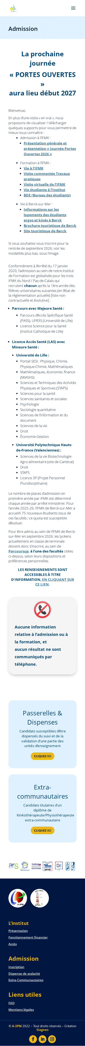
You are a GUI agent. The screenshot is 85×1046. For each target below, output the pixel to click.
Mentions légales (21, 1009)
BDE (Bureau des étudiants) (47, 195)
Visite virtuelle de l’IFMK (44, 184)
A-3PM (17, 1026)
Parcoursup (18, 551)
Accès (12, 944)
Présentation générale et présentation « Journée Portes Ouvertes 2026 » (50, 148)
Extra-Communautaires (25, 980)
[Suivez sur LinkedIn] (42, 1039)
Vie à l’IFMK (33, 168)
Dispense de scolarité (24, 973)
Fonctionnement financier (28, 937)
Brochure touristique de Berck (50, 225)
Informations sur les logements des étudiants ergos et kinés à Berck (45, 215)
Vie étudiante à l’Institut (44, 189)
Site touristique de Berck (45, 231)
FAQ (11, 1003)
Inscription (16, 967)
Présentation (18, 931)
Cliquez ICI (42, 756)
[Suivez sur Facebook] (33, 1039)
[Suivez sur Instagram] (52, 1039)
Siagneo (42, 1030)
